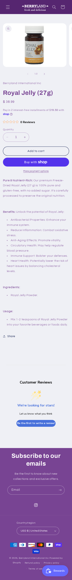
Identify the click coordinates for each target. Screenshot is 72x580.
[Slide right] (44, 74)
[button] (8, 7)
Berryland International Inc (34, 558)
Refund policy (32, 563)
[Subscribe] (60, 490)
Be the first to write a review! (36, 423)
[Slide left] (28, 74)
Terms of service (37, 569)
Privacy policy (51, 563)
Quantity (8, 129)
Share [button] (11, 336)
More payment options (36, 171)
